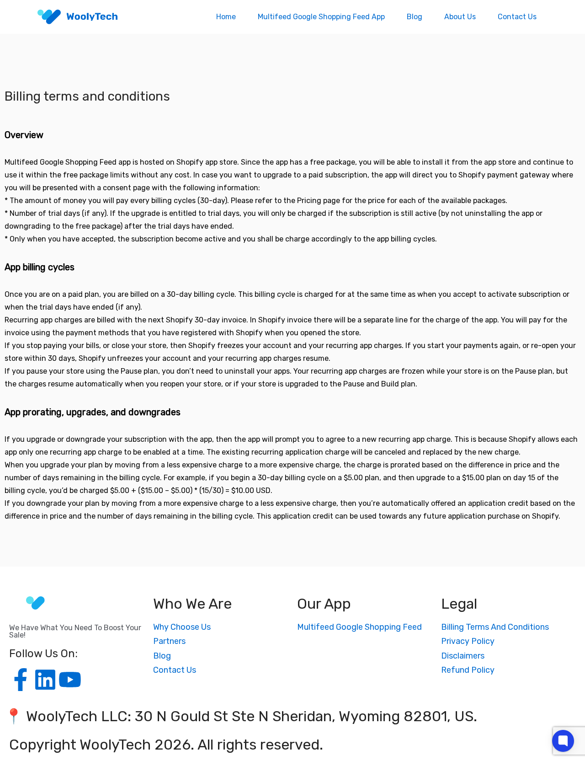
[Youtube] (69, 679)
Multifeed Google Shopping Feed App (321, 16)
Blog (414, 16)
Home (226, 16)
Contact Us (517, 16)
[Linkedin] (45, 679)
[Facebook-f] (20, 679)
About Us (460, 16)
